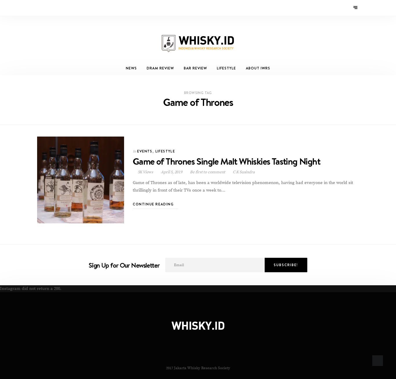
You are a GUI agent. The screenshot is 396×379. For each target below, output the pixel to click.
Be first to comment (207, 172)
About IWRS (258, 68)
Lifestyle (226, 68)
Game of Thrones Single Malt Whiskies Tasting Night (226, 161)
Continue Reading (154, 204)
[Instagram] (49, 7)
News (131, 68)
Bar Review (195, 68)
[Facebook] (41, 7)
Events (144, 151)
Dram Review (160, 68)
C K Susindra (243, 172)
